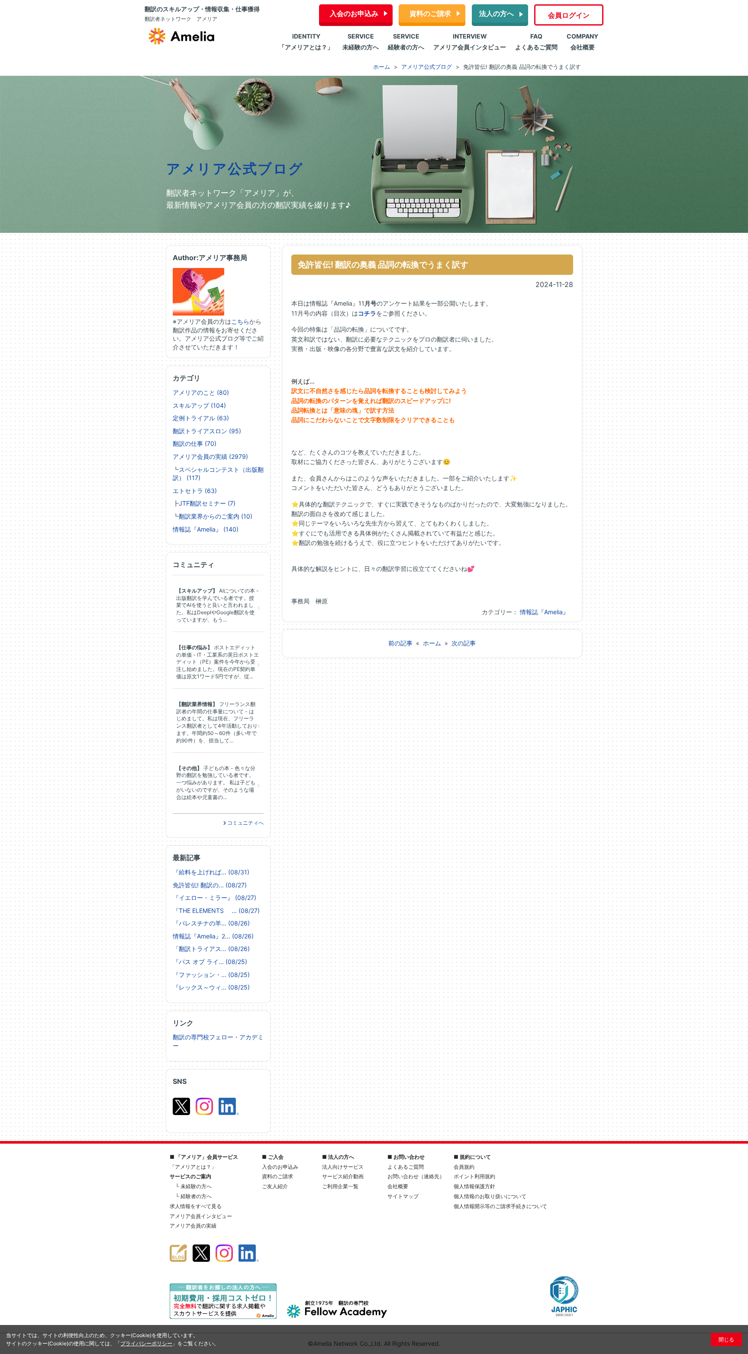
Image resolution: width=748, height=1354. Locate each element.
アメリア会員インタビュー (201, 1216)
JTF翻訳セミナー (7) (207, 503)
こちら (240, 321)
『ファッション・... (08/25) (211, 974)
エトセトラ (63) (195, 490)
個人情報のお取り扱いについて (490, 1196)
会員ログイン (569, 15)
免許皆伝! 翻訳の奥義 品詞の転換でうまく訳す (383, 264)
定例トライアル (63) (201, 418)
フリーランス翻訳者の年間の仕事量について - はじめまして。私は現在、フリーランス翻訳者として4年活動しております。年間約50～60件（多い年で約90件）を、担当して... (217, 722)
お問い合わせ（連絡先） (416, 1176)
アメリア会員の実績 (193, 1225)
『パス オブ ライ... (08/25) (210, 961)
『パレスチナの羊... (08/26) (211, 923)
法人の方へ (496, 13)
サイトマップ (403, 1196)
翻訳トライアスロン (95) (207, 431)
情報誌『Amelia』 (544, 612)
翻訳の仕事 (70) (194, 443)
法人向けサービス (343, 1167)
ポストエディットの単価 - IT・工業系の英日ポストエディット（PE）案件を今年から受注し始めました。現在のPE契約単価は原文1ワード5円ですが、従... (217, 662)
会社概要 (397, 1186)
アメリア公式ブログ (235, 169)
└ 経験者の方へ (193, 1196)
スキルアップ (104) (199, 405)
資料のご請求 (430, 13)
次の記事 (463, 643)
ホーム (432, 643)
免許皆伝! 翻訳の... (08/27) (210, 885)
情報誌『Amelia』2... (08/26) (213, 936)
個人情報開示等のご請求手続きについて (500, 1206)
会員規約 (464, 1167)
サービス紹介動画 (343, 1176)
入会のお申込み (354, 13)
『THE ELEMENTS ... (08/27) (216, 910)
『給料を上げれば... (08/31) (211, 872)
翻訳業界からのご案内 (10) (215, 516)
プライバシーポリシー (146, 1343)
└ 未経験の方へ (193, 1186)
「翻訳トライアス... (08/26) (211, 948)
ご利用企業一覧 (340, 1186)
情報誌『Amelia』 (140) (206, 529)
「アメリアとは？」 (193, 1167)
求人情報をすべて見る (196, 1206)
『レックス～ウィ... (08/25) (211, 987)
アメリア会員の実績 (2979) (210, 456)
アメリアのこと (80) (201, 392)
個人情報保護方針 (474, 1186)
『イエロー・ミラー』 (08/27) (214, 897)
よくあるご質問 (405, 1167)
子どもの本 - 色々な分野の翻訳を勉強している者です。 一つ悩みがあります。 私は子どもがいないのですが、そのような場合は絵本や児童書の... (215, 782)
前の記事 (400, 643)
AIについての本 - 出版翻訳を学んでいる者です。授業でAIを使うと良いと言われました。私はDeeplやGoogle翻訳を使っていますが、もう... (217, 605)
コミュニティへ (245, 822)
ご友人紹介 (275, 1186)
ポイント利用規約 (474, 1176)
